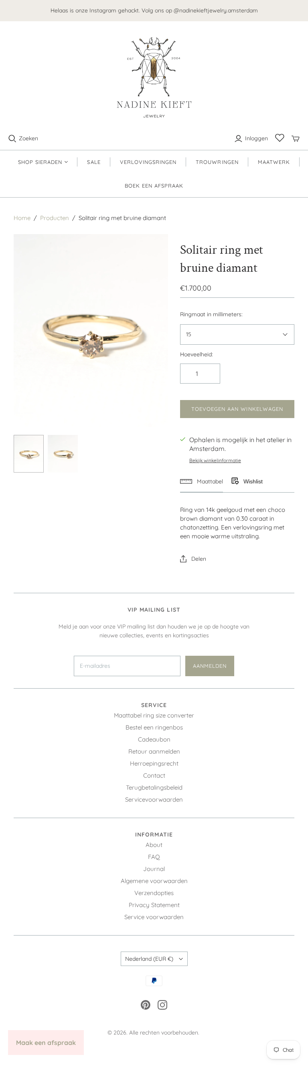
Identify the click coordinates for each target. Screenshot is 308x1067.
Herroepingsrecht (154, 763)
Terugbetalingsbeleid (154, 787)
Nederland (149, 958)
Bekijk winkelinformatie (215, 460)
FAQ (154, 857)
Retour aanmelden (154, 751)
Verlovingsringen (148, 162)
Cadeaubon (154, 739)
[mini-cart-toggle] (295, 138)
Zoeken (28, 138)
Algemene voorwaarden (154, 881)
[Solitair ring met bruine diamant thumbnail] (29, 454)
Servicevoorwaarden (154, 799)
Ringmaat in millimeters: (211, 314)
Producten (54, 218)
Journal (154, 869)
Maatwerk (274, 162)
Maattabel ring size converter (154, 715)
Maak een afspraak (46, 1043)
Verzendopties (154, 893)
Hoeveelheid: (196, 354)
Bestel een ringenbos (154, 727)
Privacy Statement (154, 905)
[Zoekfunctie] (12, 139)
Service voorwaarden (154, 917)
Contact (154, 775)
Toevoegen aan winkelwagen (237, 409)
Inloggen (256, 138)
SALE (93, 162)
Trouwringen (217, 162)
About (154, 845)
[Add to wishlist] (234, 481)
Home (22, 218)
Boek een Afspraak (154, 185)
